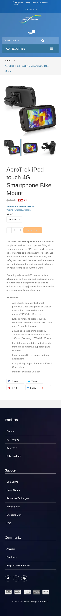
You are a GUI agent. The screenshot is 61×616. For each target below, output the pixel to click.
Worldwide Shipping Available (20, 206)
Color (10, 214)
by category (13, 439)
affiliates (11, 549)
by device (12, 447)
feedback (12, 557)
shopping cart (14, 515)
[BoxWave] (30, 20)
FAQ (9, 523)
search (10, 431)
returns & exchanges (18, 498)
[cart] (30, 33)
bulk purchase (14, 456)
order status (13, 490)
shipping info (13, 506)
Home (8, 60)
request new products (18, 565)
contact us (12, 481)
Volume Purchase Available (19, 210)
